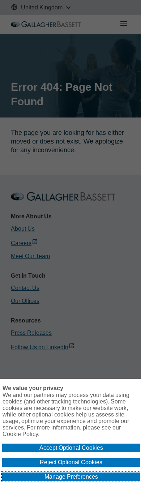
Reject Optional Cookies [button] (71, 462)
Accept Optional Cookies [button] (71, 448)
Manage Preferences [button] (71, 477)
